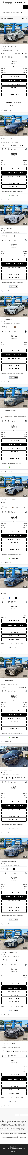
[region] (14, 70)
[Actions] (25, 46)
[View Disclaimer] (15, 57)
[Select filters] (23, 18)
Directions (16, 6)
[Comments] (26, 57)
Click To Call (14, 76)
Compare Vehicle (7, 110)
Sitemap (14, 1148)
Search (22, 12)
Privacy (16, 1148)
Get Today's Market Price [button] (14, 80)
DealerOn (10, 1148)
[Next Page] (18, 1115)
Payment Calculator (14, 84)
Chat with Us (14, 94)
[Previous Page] (16, 1115)
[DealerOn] (14, 1146)
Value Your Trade (14, 91)
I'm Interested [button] (14, 87)
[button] (6, 7)
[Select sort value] (25, 18)
